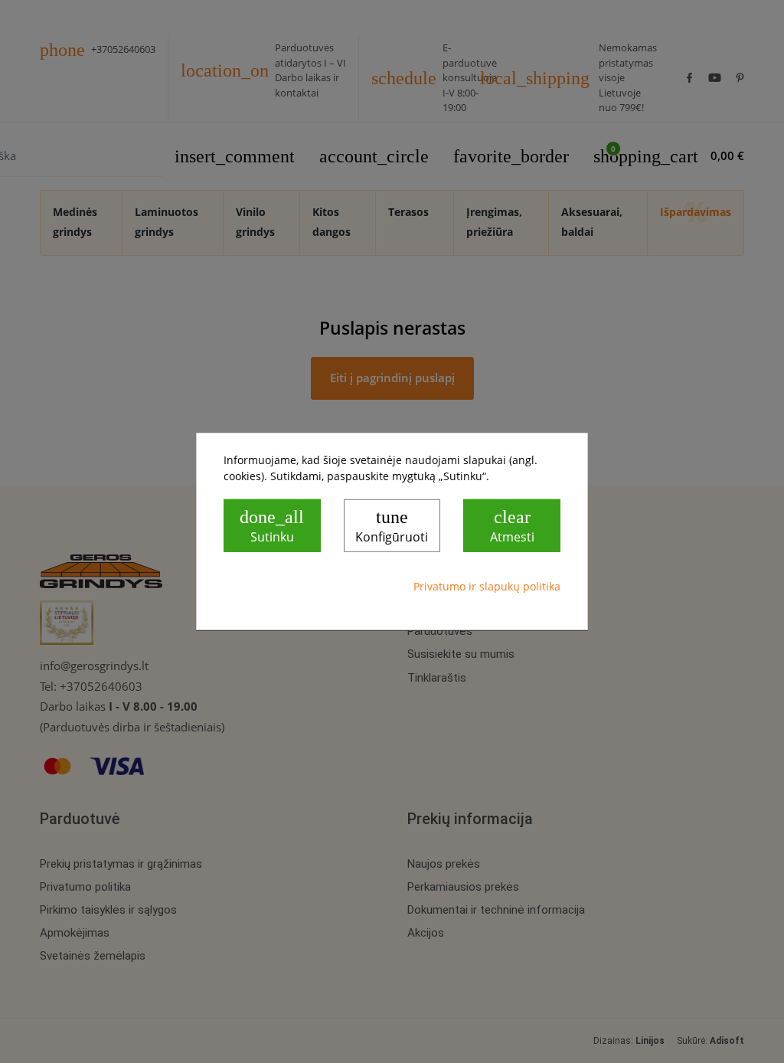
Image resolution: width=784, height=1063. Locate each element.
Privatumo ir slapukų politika (486, 586)
